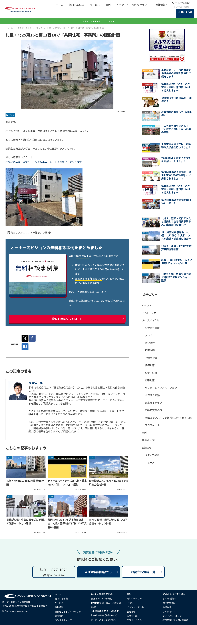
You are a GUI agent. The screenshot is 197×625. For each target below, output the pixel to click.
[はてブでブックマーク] (25, 346)
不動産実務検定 (153, 410)
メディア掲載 (152, 455)
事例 (144, 432)
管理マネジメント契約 (101, 598)
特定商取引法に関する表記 (175, 620)
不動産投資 (151, 358)
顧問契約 (59, 615)
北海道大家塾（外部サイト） (105, 615)
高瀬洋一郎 (36, 383)
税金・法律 (151, 373)
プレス (11, 115)
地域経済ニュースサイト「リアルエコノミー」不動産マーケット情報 (44, 161)
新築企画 (150, 350)
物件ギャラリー (150, 440)
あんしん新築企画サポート (104, 594)
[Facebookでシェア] (32, 338)
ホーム (58, 594)
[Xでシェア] (25, 338)
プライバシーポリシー (173, 615)
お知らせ (147, 447)
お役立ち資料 (169, 602)
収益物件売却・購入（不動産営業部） (106, 604)
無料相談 (59, 607)
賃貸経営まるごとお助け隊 (68, 611)
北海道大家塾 (152, 395)
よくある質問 (169, 598)
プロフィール (152, 425)
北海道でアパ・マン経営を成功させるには (168, 417)
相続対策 (150, 365)
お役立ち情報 (152, 328)
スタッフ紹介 (133, 615)
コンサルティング (63, 620)
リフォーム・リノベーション (161, 387)
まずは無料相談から (98, 572)
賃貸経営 (150, 343)
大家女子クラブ (153, 402)
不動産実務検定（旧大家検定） (106, 611)
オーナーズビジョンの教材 (103, 619)
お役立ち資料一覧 (143, 572)
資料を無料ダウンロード (67, 319)
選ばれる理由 (61, 598)
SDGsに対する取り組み (174, 594)
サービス (59, 602)
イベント (147, 305)
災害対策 (150, 380)
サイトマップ (169, 611)
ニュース (150, 462)
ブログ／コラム (150, 320)
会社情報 (131, 611)
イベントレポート (151, 313)
